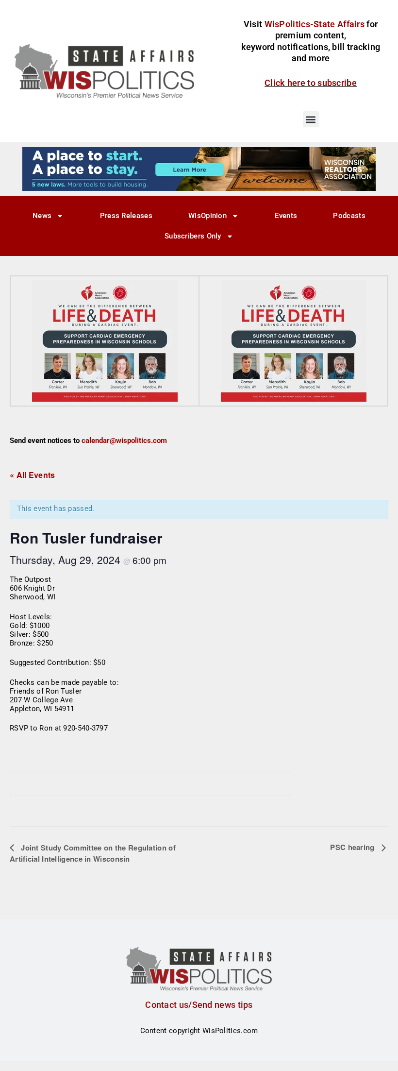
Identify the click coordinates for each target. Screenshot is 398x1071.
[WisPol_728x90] (199, 168)
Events (286, 215)
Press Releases (126, 215)
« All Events (32, 474)
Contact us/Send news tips (199, 1005)
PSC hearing (353, 847)
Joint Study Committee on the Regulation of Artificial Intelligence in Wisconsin (93, 853)
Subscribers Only (193, 236)
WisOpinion (207, 215)
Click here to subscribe (311, 83)
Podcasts (349, 215)
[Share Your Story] (105, 340)
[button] (311, 119)
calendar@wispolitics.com (124, 440)
